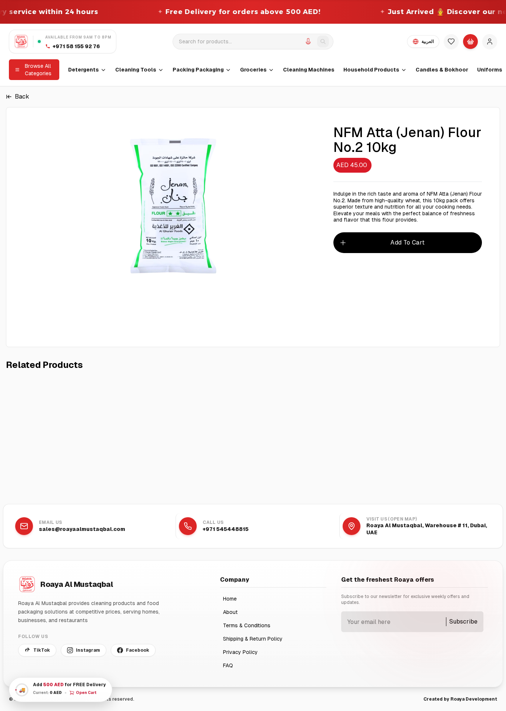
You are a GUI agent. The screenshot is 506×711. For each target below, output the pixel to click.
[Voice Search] (308, 41)
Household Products (371, 70)
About (230, 612)
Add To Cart (407, 242)
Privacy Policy (240, 652)
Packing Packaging (198, 70)
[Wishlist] (451, 41)
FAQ (228, 665)
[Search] (323, 41)
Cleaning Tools (135, 70)
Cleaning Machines (308, 70)
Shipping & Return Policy (253, 639)
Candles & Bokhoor (442, 70)
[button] (60, 689)
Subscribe (463, 621)
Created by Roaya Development (460, 699)
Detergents (83, 70)
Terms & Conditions (246, 625)
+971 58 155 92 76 (76, 46)
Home (230, 599)
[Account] (489, 41)
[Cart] (470, 41)
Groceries (253, 70)
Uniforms (489, 70)
